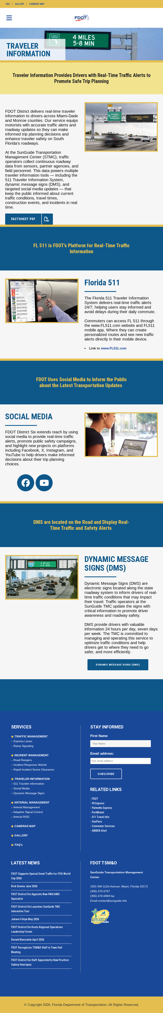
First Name (99, 736)
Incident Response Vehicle (30, 764)
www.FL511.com (113, 348)
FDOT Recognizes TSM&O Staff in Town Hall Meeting (36, 950)
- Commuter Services (102, 826)
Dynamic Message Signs (29, 793)
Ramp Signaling (23, 745)
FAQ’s (19, 844)
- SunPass (96, 821)
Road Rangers (23, 760)
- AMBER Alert (98, 830)
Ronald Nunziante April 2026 (27, 939)
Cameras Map (37, 4)
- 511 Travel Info (99, 817)
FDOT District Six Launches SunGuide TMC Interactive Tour (35, 909)
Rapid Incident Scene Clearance (34, 769)
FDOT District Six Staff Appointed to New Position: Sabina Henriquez (40, 962)
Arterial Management (26, 807)
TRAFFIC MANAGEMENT (31, 736)
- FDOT (94, 798)
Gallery (19, 4)
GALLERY (21, 835)
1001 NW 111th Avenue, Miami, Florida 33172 (119, 886)
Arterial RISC (21, 816)
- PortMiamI (97, 812)
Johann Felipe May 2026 (25, 919)
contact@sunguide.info (112, 900)
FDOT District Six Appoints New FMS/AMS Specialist (35, 896)
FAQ (8, 4)
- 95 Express (97, 803)
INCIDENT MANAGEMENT (31, 755)
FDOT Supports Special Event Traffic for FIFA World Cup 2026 (40, 876)
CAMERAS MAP (24, 826)
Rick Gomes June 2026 (24, 886)
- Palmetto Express (101, 807)
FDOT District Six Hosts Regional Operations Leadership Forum (37, 929)
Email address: (102, 753)
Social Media (22, 788)
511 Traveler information (29, 783)
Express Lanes (23, 741)
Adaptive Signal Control (28, 812)
